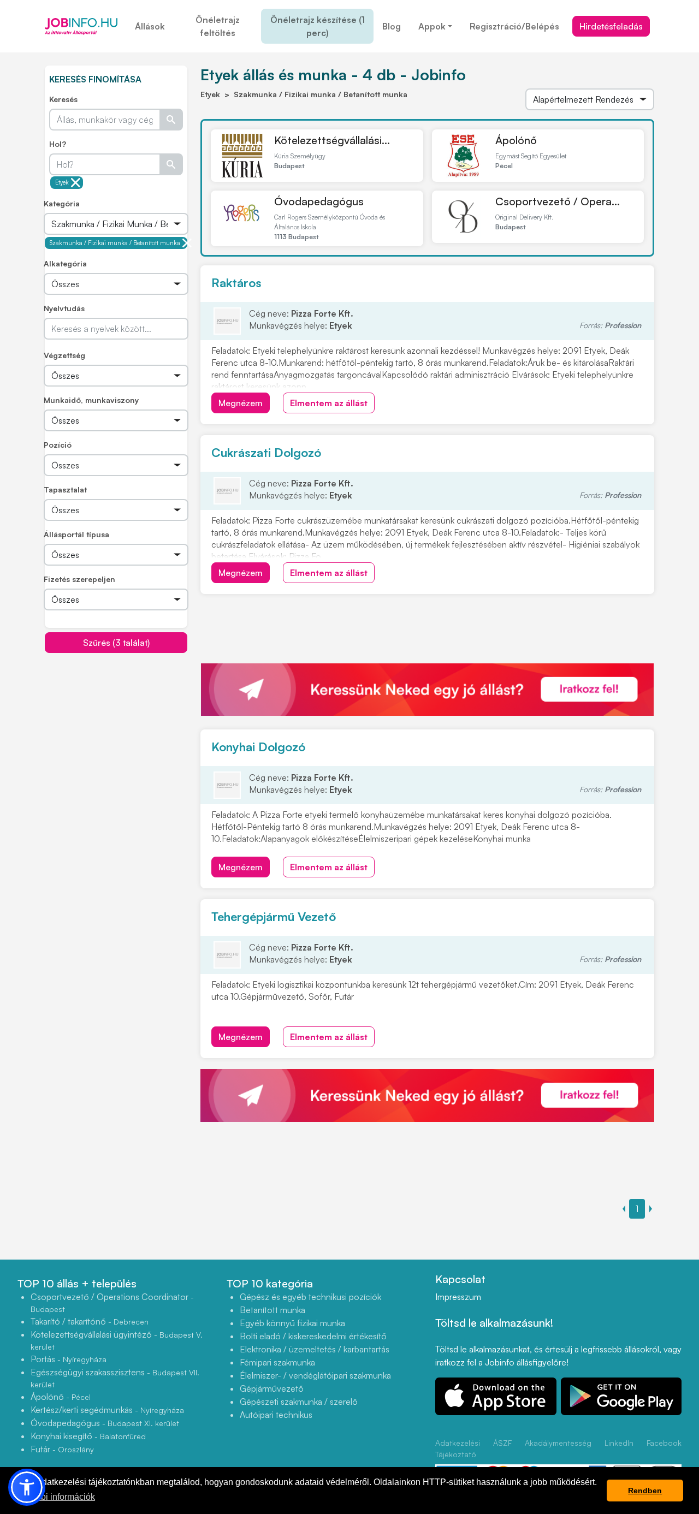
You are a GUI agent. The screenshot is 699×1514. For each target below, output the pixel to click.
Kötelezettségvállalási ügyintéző (117, 1340)
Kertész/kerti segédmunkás (107, 1409)
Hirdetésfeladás (611, 26)
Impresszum (458, 1296)
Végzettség (64, 355)
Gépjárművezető (272, 1388)
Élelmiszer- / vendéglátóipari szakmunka (315, 1375)
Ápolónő (516, 140)
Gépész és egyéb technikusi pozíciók (310, 1296)
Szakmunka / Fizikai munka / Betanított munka (115, 243)
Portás (68, 1358)
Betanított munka (272, 1309)
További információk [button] (56, 1496)
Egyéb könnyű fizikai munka (292, 1322)
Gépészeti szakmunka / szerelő (299, 1401)
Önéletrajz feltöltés (218, 26)
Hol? (57, 144)
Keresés (63, 99)
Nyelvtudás (64, 308)
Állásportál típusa (76, 534)
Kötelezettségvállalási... (332, 140)
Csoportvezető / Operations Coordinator (112, 1302)
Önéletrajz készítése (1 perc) (317, 26)
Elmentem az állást (329, 402)
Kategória (62, 203)
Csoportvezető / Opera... (557, 201)
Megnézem (240, 402)
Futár (62, 1449)
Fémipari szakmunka (277, 1362)
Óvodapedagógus (319, 201)
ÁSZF (502, 1442)
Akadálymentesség (558, 1442)
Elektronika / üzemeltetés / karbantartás (314, 1349)
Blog (391, 26)
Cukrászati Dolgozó (266, 452)
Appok (432, 26)
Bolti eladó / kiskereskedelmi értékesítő (313, 1336)
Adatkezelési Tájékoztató (457, 1448)
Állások (150, 26)
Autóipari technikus (276, 1414)
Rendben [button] (645, 1490)
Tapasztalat (65, 489)
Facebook (664, 1442)
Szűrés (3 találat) (116, 642)
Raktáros (236, 282)
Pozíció (58, 444)
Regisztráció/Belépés (514, 26)
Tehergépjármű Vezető (273, 916)
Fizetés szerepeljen (79, 579)
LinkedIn (619, 1442)
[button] (27, 1487)
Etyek (62, 182)
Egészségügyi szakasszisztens (115, 1378)
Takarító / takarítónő (90, 1321)
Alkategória (65, 263)
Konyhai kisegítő (88, 1435)
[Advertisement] (127, 730)
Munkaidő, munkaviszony (91, 400)
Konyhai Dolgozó (258, 746)
